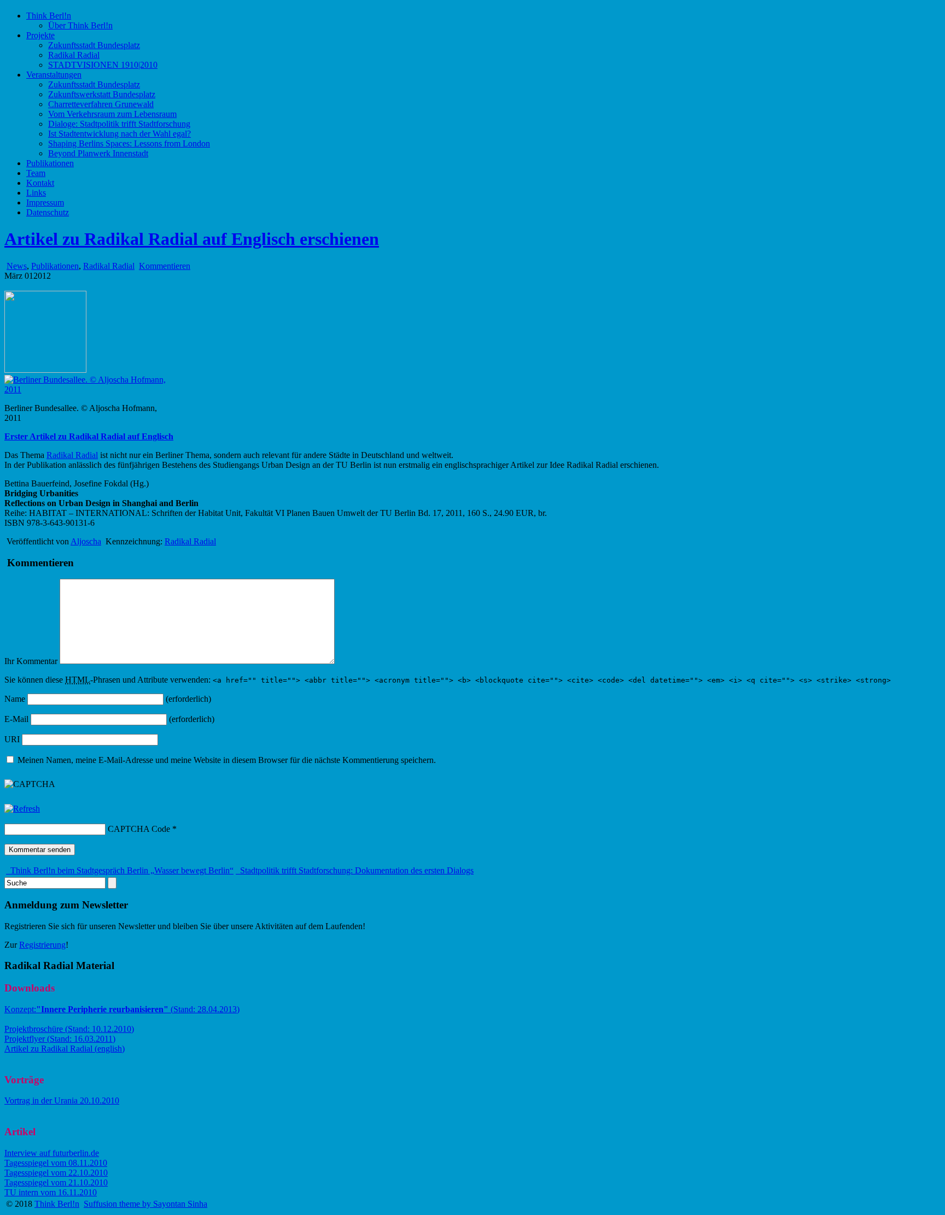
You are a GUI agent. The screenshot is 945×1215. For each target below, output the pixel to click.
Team (35, 173)
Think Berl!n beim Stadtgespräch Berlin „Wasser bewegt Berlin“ (121, 870)
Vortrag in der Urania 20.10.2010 (61, 1100)
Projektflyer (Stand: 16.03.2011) (59, 1038)
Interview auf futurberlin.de (51, 1153)
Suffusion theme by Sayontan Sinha (145, 1203)
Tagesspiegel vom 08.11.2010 (55, 1162)
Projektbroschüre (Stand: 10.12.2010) (69, 1029)
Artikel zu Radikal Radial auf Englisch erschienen (191, 239)
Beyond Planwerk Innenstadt (98, 153)
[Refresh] (22, 808)
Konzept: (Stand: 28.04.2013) (122, 1009)
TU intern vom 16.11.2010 (50, 1192)
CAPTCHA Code (139, 829)
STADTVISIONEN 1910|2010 (103, 64)
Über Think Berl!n (80, 25)
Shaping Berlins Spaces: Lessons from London (129, 143)
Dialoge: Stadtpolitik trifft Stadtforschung (119, 123)
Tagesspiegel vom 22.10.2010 (56, 1172)
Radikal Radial (74, 55)
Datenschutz (47, 212)
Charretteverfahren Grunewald (101, 104)
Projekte (40, 35)
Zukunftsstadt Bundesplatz (94, 45)
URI (12, 739)
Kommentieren (164, 266)
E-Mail (16, 719)
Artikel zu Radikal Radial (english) (64, 1048)
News (17, 266)
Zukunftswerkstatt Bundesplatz (101, 94)
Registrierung (42, 944)
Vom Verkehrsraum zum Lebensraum (112, 114)
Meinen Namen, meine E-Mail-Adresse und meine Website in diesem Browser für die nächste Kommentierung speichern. (227, 760)
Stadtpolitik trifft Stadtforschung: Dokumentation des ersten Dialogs (356, 870)
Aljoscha (86, 541)
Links (36, 192)
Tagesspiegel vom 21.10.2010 (56, 1182)
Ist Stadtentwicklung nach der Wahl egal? (119, 133)
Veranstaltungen (53, 74)
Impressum (45, 202)
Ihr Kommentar (30, 661)
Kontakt (40, 182)
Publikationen (50, 163)
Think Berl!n (48, 15)
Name (14, 698)
